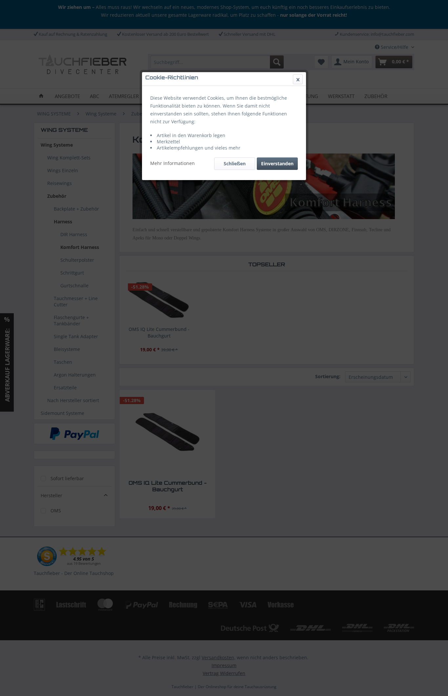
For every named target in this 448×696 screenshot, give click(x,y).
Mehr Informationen (172, 163)
